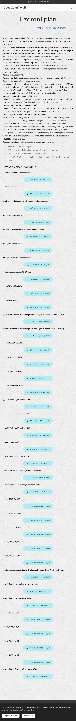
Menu (72, 8)
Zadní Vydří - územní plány (50, 33)
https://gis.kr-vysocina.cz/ (51, 28)
